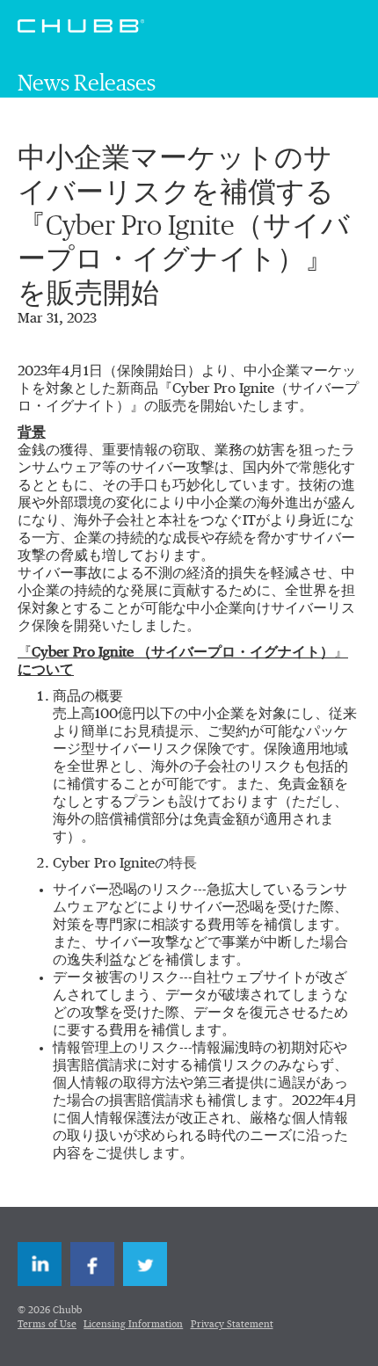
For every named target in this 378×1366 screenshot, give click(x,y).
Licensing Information (133, 1324)
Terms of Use (47, 1324)
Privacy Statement (232, 1324)
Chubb (81, 25)
